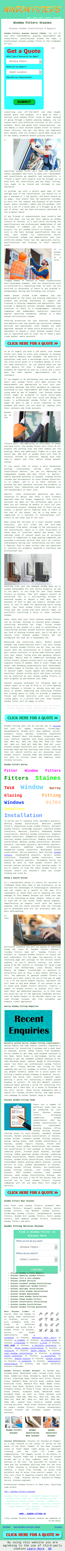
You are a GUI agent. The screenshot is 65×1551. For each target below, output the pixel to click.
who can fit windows (24, 1069)
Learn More (35, 1548)
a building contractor (44, 1345)
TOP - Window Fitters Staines (19, 1492)
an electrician (49, 1340)
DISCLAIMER (57, 18)
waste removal (38, 1351)
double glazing (22, 1359)
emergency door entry (44, 1338)
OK (50, 1548)
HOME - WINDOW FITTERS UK (32, 1514)
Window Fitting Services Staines (23, 1226)
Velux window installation (29, 1348)
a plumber (20, 1340)
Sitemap (6, 1527)
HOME (28, 18)
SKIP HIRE (9, 1345)
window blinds (53, 1359)
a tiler (43, 1343)
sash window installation (18, 1353)
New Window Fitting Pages (27, 1527)
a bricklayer (48, 1356)
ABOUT (41, 18)
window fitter (34, 41)
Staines (57, 726)
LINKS (35, 18)
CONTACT (48, 18)
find (13, 1206)
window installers (39, 834)
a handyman (19, 1343)
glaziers (15, 847)
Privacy (58, 1527)
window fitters (12, 829)
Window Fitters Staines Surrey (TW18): (25, 33)
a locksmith (25, 1361)
